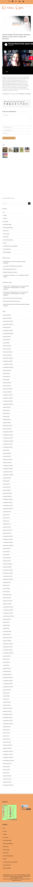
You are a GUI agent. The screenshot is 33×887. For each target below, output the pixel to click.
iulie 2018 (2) (6, 481)
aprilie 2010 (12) (7, 775)
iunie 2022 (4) (6, 376)
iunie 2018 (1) (6, 484)
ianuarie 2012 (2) (7, 711)
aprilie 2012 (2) (7, 702)
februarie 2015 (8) (7, 600)
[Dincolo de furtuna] (5, 155)
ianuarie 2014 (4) (7, 640)
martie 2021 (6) (7, 422)
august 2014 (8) (7, 619)
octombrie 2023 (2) (8, 330)
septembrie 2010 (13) (8, 760)
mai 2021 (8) (6, 416)
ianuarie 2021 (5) (7, 428)
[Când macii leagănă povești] (5, 150)
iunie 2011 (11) (6, 732)
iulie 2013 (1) (6, 659)
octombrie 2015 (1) (7, 576)
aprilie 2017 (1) (7, 524)
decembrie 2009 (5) (8, 785)
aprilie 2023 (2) (7, 345)
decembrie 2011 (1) (8, 714)
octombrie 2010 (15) (8, 757)
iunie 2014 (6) (6, 625)
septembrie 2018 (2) (8, 474)
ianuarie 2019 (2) (7, 462)
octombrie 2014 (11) (8, 613)
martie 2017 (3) (7, 527)
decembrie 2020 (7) (8, 431)
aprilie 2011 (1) (6, 739)
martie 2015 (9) (7, 597)
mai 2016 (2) (6, 554)
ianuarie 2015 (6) (7, 603)
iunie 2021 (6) (6, 413)
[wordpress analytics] (28, 809)
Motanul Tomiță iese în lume (10, 272)
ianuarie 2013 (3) (7, 674)
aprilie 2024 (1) (7, 327)
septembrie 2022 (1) (8, 367)
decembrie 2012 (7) (8, 677)
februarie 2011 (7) (7, 745)
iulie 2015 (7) (6, 585)
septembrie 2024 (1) (8, 324)
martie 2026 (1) (7, 315)
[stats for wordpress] (25, 805)
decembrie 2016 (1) (8, 536)
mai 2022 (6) (6, 379)
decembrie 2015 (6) (8, 570)
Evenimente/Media (8, 227)
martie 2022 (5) (7, 385)
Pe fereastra (6, 233)
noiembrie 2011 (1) (7, 717)
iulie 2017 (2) (6, 514)
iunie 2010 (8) (6, 769)
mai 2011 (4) (6, 736)
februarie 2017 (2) (7, 530)
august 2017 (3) (7, 511)
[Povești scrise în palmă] (21, 150)
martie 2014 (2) (7, 634)
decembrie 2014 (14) (8, 607)
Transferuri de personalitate (10, 246)
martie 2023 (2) (7, 348)
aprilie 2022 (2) (7, 382)
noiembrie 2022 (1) (8, 361)
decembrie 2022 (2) (8, 358)
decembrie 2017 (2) (8, 499)
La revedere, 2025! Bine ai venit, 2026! (12, 266)
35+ (4, 212)
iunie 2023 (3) (6, 339)
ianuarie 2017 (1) (7, 533)
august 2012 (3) (7, 689)
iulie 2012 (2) (6, 693)
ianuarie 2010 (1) (7, 782)
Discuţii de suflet (7, 224)
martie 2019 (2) (7, 456)
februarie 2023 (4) (7, 352)
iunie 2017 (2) (6, 517)
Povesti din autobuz (8, 240)
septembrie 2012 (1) (8, 686)
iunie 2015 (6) (6, 588)
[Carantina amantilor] (27, 150)
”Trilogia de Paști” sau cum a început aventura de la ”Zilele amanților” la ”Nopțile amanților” (16, 288)
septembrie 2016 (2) (8, 545)
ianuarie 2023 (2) (7, 355)
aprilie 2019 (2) (7, 453)
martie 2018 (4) (7, 490)
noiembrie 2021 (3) (8, 398)
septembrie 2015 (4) (8, 579)
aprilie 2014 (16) (7, 631)
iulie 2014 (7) (6, 622)
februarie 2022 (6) (7, 388)
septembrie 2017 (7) (8, 508)
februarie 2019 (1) (7, 459)
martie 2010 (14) (7, 779)
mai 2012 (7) (6, 699)
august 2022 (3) (7, 370)
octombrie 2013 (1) (7, 650)
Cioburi (5, 218)
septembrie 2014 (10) (8, 616)
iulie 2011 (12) (6, 729)
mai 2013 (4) (6, 665)
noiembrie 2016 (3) (8, 539)
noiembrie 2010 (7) (8, 754)
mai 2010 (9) (6, 772)
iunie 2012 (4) (6, 696)
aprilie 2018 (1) (7, 487)
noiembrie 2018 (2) (8, 468)
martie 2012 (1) (7, 705)
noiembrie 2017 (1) (7, 502)
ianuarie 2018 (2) (7, 496)
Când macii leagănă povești (9, 269)
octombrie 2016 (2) (8, 542)
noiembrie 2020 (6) (8, 434)
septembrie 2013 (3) (8, 653)
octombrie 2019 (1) (7, 447)
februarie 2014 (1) (7, 637)
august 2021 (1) (7, 407)
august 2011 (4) (6, 726)
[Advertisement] (16, 177)
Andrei (5, 304)
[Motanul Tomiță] (10, 150)
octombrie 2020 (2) (8, 438)
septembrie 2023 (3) (8, 333)
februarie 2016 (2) (7, 564)
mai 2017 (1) (6, 521)
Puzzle (5, 243)
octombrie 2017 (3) (8, 505)
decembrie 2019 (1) (8, 444)
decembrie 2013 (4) (8, 643)
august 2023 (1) (7, 336)
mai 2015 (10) (6, 591)
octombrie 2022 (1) (8, 364)
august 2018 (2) (7, 478)
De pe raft (5, 221)
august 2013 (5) (7, 656)
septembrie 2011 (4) (8, 723)
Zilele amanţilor (7, 252)
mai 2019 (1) (6, 450)
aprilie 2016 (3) (7, 557)
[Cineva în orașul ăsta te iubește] (16, 150)
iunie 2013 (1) (6, 662)
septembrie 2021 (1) (8, 404)
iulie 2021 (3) (6, 410)
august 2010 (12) (7, 763)
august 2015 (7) (7, 582)
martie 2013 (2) (7, 671)
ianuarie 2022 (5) (7, 391)
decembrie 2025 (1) (8, 321)
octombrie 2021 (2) (8, 401)
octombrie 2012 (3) (8, 683)
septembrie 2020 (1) (8, 441)
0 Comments (28, 93)
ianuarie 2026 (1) (7, 318)
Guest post (6, 230)
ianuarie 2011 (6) (7, 748)
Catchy (5, 215)
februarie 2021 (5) (7, 425)
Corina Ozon (7, 93)
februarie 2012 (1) (7, 708)
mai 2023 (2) (6, 342)
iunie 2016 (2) (6, 551)
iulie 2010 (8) (6, 766)
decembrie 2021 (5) (8, 395)
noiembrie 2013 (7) (8, 646)
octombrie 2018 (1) (7, 471)
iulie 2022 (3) (6, 373)
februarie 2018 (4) (7, 493)
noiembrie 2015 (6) (8, 573)
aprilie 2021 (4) (7, 419)
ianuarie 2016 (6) (7, 567)
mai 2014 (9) (6, 628)
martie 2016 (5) (7, 560)
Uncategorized (7, 249)
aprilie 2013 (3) (7, 668)
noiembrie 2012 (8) (8, 680)
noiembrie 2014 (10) (8, 610)
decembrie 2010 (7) (8, 751)
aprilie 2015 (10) (7, 594)
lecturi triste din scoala (16, 298)
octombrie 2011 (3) (7, 720)
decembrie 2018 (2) (8, 465)
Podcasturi (21, 93)
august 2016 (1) (7, 548)
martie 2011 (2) (7, 742)
